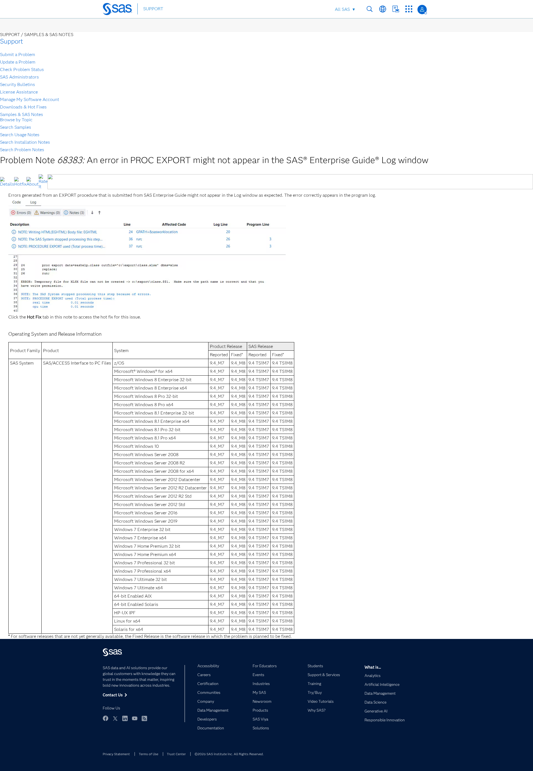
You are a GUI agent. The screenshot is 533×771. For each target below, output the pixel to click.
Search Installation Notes (25, 142)
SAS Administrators (19, 77)
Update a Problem (17, 62)
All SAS (342, 9)
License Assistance (19, 92)
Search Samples (15, 127)
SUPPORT (153, 8)
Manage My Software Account (29, 99)
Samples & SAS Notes (21, 114)
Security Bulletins (17, 84)
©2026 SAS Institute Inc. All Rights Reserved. (229, 754)
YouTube (134, 718)
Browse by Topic (16, 119)
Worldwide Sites (382, 9)
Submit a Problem (17, 54)
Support (11, 41)
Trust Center (176, 754)
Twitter (115, 718)
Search (369, 9)
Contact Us (395, 9)
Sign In (422, 9)
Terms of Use (148, 754)
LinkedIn (125, 718)
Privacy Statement (116, 754)
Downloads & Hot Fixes (23, 107)
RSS (144, 718)
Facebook (105, 718)
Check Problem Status (22, 69)
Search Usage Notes (19, 134)
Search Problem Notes (22, 149)
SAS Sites (408, 9)
